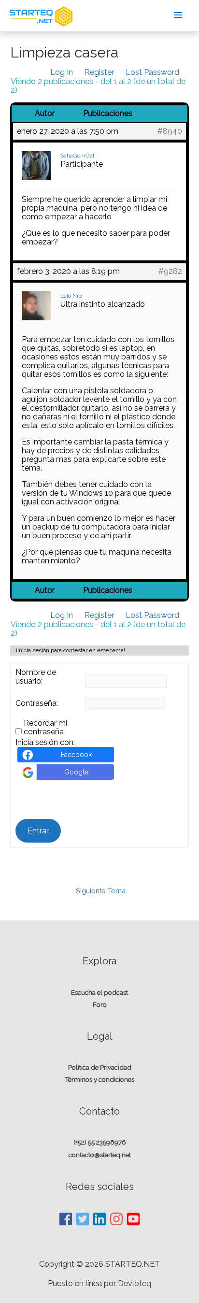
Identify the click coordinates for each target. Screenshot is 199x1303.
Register (99, 72)
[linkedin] (100, 1219)
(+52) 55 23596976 (99, 1142)
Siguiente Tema (101, 891)
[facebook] (66, 1219)
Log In (61, 72)
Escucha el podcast (99, 992)
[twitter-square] (83, 1219)
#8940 (169, 131)
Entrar (38, 830)
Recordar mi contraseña (45, 727)
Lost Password (152, 72)
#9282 (170, 271)
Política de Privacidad (99, 1067)
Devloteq (134, 1283)
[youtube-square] (133, 1219)
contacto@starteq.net (100, 1155)
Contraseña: (36, 703)
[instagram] (117, 1219)
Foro (100, 1004)
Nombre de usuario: (35, 677)
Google (76, 772)
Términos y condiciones (99, 1079)
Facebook (76, 755)
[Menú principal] (178, 15)
